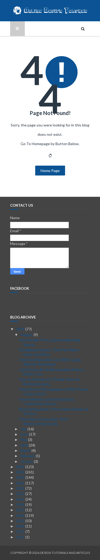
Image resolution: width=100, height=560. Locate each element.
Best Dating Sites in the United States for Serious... (54, 411)
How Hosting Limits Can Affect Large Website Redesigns (50, 361)
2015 (20, 520)
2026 (20, 329)
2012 (20, 537)
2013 (20, 531)
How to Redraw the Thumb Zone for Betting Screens (49, 381)
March (25, 450)
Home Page (50, 170)
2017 (20, 510)
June (24, 434)
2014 (20, 526)
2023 (20, 477)
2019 (20, 499)
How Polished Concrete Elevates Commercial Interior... (46, 401)
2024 (20, 472)
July (23, 429)
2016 (20, 515)
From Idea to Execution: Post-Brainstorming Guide (44, 421)
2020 (20, 493)
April (24, 445)
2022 (20, 483)
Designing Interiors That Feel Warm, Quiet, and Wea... (49, 352)
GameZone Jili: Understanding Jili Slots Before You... (51, 371)
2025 (20, 466)
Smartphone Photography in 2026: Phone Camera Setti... (53, 391)
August (27, 334)
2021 (20, 488)
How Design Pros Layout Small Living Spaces (49, 342)
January (27, 461)
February (28, 455)
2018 (20, 504)
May (24, 439)
